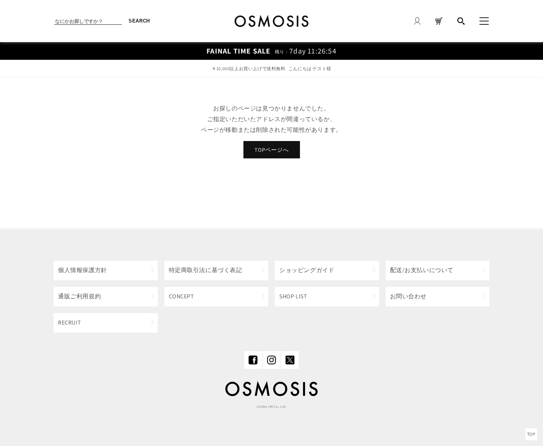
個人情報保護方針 (82, 270)
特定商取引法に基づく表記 (205, 270)
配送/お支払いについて (422, 270)
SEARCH (139, 21)
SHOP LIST (293, 296)
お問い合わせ (408, 296)
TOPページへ (272, 149)
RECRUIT (69, 322)
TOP (531, 434)
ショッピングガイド (306, 270)
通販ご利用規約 (79, 296)
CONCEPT (181, 296)
